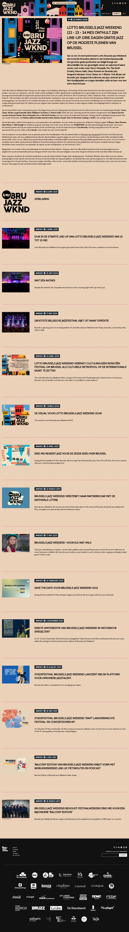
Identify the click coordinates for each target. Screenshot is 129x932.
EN (18, 855)
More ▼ (117, 14)
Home (85, 14)
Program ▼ (94, 14)
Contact (15, 853)
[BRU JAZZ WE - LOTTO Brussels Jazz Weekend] (9, 8)
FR (16, 855)
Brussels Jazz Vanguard (91, 134)
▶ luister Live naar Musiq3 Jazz (64, 3)
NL (13, 855)
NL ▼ (124, 14)
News (14, 851)
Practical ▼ (106, 14)
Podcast (15, 849)
